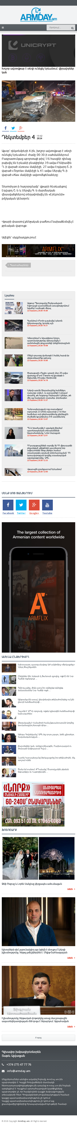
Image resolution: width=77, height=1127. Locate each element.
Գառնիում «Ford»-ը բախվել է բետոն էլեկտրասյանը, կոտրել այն (44, 322)
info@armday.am (18, 1071)
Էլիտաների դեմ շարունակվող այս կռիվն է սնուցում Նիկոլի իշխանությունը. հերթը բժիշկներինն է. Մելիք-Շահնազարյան (34, 951)
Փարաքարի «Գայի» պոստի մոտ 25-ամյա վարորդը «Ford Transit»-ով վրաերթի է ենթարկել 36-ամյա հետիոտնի (47, 375)
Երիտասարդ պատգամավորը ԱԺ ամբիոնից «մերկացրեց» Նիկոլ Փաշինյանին (46, 665)
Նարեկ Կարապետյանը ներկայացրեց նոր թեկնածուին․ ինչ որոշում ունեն (46, 758)
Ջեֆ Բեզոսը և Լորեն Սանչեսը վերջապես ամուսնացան (32, 884)
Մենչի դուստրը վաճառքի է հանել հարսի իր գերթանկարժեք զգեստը (48, 356)
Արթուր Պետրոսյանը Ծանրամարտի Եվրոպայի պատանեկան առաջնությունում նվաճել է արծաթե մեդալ (48, 305)
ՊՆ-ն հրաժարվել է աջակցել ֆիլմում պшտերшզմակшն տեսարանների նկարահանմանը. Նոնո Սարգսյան (44, 430)
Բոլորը (38, 1037)
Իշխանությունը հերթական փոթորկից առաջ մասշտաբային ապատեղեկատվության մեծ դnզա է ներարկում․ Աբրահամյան (35, 1020)
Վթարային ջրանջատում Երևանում (44, 469)
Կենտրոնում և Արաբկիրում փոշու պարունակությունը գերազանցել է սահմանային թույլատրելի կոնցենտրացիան (48, 340)
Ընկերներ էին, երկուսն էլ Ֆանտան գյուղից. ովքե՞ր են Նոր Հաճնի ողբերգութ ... (45, 677)
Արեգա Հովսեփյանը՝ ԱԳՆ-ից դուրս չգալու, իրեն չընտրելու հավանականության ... (46, 735)
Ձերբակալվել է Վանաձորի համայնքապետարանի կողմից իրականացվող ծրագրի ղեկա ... (46, 724)
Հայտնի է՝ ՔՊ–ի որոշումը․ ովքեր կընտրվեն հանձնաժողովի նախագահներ (46, 712)
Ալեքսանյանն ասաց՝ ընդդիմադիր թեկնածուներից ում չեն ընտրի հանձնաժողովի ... (46, 700)
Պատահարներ (19, 265)
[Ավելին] (14, 304)
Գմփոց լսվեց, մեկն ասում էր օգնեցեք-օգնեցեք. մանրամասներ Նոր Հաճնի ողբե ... (41, 689)
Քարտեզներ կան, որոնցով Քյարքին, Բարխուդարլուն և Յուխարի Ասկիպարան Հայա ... (44, 747)
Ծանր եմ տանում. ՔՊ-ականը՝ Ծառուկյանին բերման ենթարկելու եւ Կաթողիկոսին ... (43, 770)
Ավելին (70, 889)
